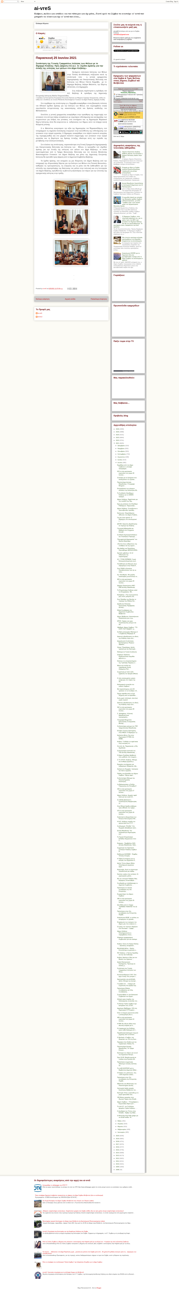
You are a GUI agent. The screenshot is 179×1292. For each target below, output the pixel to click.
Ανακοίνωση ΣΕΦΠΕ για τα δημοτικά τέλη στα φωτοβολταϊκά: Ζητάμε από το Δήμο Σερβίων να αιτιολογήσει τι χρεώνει (132, 256)
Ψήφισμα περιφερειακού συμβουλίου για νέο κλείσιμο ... (127, 939)
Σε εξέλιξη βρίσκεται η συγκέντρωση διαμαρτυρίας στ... (127, 801)
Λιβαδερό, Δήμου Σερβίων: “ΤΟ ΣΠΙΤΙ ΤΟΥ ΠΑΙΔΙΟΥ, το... (127, 628)
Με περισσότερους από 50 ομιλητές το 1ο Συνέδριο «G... (127, 690)
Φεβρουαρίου (122, 1129)
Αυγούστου (121, 457)
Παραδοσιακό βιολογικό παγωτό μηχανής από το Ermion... (127, 1033)
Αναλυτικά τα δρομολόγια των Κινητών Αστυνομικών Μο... (127, 818)
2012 (118, 1158)
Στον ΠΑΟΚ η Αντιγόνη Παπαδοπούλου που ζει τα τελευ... (126, 570)
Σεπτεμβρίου (122, 454)
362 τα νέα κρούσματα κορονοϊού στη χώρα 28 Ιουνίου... (125, 709)
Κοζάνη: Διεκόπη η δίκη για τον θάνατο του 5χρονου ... (127, 958)
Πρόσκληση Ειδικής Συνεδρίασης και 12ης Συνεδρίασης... (125, 990)
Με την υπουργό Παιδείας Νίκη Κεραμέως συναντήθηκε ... (127, 879)
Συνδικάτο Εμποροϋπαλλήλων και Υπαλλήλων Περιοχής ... (127, 535)
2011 (117, 1161)
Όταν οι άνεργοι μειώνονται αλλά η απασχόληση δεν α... (127, 1013)
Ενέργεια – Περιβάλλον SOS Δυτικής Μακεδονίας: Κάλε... (127, 844)
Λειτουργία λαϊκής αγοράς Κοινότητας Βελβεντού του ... (127, 1089)
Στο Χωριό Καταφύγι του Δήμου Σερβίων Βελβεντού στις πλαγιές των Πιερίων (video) (68, 1200)
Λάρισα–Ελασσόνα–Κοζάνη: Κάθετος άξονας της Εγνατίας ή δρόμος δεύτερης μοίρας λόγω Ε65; (132, 154)
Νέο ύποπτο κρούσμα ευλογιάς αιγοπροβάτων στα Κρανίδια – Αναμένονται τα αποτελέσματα (132, 239)
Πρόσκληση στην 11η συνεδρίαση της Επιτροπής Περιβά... (127, 913)
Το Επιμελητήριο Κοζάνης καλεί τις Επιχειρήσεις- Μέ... (127, 591)
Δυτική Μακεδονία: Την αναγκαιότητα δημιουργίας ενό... (126, 832)
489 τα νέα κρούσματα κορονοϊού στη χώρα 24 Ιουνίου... (125, 1019)
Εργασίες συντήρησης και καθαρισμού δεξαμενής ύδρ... (127, 765)
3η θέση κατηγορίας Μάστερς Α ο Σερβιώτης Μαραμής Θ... (127, 632)
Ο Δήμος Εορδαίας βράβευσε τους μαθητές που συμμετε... (127, 756)
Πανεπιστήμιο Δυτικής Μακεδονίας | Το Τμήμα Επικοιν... (125, 1048)
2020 (118, 1136)
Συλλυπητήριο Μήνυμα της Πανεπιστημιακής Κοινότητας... (126, 779)
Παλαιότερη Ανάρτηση (99, 299)
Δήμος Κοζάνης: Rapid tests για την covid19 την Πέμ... (127, 500)
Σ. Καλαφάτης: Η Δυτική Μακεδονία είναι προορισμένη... (125, 715)
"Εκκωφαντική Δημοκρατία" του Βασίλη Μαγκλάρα (127, 540)
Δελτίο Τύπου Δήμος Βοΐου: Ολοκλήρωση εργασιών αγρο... (126, 865)
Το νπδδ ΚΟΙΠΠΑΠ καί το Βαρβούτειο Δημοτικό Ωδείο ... (127, 1069)
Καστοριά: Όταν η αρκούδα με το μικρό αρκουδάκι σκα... (127, 1093)
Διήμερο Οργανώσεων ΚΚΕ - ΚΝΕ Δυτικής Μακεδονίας (126, 586)
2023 (118, 437)
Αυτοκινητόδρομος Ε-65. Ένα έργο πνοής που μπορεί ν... (127, 975)
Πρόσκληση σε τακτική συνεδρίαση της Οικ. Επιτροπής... (124, 889)
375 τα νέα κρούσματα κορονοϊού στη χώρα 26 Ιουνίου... (125, 812)
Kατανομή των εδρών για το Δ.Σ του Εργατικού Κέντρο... (127, 1053)
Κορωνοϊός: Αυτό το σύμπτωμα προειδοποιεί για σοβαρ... (127, 870)
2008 (118, 1169)
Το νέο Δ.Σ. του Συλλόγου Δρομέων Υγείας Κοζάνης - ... (127, 1107)
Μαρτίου (120, 1126)
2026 (118, 429)
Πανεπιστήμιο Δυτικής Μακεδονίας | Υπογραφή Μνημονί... (126, 484)
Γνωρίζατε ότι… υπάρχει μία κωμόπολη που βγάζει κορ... (127, 984)
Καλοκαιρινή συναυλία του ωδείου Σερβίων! (125, 685)
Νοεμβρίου (121, 448)
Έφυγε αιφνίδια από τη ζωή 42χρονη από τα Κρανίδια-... (127, 694)
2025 (118, 432)
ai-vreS (42, 8)
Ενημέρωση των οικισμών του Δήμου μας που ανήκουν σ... (127, 923)
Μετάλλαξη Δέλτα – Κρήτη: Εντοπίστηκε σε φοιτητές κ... (127, 949)
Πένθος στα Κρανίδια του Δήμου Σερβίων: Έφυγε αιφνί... (127, 774)
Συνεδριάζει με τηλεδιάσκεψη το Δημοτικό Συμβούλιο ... (127, 884)
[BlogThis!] (70, 289)
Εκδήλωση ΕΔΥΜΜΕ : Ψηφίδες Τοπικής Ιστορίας (127, 855)
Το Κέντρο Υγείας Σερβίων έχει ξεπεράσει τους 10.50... (127, 1004)
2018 (118, 1141)
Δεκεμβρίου (121, 445)
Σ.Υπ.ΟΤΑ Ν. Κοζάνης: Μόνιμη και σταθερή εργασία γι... (127, 760)
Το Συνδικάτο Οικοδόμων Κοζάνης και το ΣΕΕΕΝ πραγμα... (125, 494)
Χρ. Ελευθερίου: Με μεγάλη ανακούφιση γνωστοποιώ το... (127, 575)
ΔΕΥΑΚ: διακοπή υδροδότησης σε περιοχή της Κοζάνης (127, 524)
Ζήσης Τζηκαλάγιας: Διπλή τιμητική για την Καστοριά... (126, 648)
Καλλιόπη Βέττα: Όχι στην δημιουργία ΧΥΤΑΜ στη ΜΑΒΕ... (125, 737)
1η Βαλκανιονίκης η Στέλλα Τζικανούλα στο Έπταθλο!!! (127, 785)
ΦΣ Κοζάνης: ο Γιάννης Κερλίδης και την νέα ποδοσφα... (127, 953)
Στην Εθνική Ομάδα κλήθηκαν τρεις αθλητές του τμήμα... (126, 807)
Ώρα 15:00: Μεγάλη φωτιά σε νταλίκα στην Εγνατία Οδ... (126, 1058)
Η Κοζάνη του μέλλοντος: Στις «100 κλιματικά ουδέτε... (126, 1073)
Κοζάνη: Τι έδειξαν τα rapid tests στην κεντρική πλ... (127, 742)
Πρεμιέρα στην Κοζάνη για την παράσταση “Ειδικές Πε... (127, 1043)
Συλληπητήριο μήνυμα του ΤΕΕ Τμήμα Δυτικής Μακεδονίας (127, 727)
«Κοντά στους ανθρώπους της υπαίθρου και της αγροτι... (127, 544)
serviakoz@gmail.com (121, 34)
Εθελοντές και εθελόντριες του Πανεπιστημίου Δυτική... (127, 1084)
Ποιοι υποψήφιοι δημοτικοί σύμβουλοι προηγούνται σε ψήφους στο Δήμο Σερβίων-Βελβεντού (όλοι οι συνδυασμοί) (69, 1195)
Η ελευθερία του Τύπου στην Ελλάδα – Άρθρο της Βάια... (127, 1112)
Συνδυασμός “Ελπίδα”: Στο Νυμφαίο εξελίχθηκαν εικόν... (127, 827)
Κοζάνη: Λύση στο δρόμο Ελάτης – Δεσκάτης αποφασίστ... (127, 944)
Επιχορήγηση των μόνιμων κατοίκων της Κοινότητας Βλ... (127, 489)
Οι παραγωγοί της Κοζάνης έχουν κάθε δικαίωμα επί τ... (127, 1029)
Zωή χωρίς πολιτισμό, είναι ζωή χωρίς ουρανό (127, 699)
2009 (118, 1167)
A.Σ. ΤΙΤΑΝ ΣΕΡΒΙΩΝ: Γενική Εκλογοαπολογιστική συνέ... (127, 560)
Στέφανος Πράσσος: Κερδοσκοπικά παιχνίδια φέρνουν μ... (125, 656)
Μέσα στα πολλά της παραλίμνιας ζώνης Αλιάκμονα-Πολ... (124, 667)
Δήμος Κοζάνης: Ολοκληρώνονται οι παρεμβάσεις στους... (125, 933)
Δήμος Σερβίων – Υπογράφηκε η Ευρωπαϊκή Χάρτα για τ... (127, 1102)
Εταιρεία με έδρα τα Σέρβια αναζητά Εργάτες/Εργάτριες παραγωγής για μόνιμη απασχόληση (131, 170)
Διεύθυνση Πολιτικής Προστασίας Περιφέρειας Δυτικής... (126, 605)
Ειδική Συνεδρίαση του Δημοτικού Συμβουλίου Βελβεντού (125, 611)
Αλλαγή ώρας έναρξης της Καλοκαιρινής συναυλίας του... (127, 1000)
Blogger (99, 1288)
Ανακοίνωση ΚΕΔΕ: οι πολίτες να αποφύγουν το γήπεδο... (127, 918)
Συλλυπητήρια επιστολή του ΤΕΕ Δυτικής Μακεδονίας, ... (127, 751)
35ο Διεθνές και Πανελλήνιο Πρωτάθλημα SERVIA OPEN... (127, 549)
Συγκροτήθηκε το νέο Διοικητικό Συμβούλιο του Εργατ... (127, 995)
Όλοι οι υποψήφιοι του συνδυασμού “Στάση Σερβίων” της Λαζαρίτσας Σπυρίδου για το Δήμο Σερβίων (72, 1262)
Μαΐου (120, 1121)
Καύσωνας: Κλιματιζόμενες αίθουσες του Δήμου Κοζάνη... (127, 514)
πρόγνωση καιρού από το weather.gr (51, 50)
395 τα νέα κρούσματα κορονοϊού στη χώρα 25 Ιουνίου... (125, 900)
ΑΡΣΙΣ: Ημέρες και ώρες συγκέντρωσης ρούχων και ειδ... (126, 622)
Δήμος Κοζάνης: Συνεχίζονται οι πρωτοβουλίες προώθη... (127, 509)
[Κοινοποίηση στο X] (72, 289)
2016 (118, 1147)
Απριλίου (121, 1124)
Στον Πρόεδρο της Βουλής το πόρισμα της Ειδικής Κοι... (126, 600)
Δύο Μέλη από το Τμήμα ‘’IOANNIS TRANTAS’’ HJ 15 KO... (127, 906)
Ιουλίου (120, 460)
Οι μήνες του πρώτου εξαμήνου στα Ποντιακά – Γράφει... (127, 927)
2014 (118, 1152)
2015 (118, 1150)
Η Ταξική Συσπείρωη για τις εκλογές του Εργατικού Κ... (126, 859)
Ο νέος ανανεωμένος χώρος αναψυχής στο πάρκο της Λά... (126, 679)
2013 (118, 1155)
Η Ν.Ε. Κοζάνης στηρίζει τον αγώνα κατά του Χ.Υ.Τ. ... (126, 822)
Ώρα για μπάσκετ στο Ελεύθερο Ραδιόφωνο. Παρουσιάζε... (127, 504)
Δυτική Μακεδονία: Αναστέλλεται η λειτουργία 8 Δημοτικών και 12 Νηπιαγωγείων (132, 185)
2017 (118, 1144)
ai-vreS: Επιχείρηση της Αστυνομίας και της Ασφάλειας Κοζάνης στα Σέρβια (65, 1231)
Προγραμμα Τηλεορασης (128, 370)
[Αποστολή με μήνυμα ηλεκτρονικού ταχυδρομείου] (68, 289)
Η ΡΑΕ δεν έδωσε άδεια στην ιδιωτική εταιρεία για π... (126, 1024)
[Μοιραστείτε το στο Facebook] (74, 289)
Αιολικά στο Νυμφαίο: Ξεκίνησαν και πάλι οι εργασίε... (127, 770)
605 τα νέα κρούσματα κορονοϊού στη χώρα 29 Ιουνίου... (125, 581)
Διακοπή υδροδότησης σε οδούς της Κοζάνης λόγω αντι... (127, 637)
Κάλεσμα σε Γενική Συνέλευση (127, 652)
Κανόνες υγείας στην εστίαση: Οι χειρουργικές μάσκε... (127, 875)
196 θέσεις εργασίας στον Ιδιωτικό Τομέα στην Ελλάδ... (127, 1098)
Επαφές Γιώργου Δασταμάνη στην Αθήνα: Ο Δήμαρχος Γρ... (127, 731)
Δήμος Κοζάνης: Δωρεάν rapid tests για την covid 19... (127, 796)
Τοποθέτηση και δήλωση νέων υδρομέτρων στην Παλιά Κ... (127, 564)
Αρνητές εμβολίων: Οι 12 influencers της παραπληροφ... (125, 554)
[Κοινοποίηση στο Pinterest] (76, 289)
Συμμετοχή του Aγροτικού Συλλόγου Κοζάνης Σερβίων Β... (127, 849)
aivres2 (40, 316)
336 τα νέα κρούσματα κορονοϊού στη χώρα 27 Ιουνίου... (125, 790)
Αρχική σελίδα (70, 299)
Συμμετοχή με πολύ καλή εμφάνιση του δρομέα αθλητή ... (127, 673)
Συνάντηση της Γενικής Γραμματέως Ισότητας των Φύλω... (126, 970)
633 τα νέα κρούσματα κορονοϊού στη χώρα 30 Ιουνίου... (125, 473)
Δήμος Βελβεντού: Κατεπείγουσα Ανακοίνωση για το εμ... (127, 617)
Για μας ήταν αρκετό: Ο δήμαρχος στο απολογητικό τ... (127, 519)
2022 (118, 440)
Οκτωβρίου (121, 451)
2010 (118, 1164)
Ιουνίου (120, 462)
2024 (118, 435)
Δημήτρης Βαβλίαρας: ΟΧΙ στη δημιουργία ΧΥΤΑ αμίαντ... (127, 1009)
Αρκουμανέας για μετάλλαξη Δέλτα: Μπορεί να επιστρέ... (127, 980)
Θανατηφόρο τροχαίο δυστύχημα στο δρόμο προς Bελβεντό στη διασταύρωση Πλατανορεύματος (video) (74, 1221)
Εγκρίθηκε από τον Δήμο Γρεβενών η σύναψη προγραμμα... (125, 466)
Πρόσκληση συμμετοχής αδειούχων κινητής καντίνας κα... (127, 1063)
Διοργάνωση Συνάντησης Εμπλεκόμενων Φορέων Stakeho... (125, 642)
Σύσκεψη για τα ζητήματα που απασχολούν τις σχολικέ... (127, 478)
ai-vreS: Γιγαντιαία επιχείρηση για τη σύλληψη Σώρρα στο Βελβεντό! (63, 1272)
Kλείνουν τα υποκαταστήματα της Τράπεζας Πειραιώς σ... (126, 662)
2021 (118, 443)
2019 (118, 1138)
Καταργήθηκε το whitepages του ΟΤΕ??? (55, 1185)
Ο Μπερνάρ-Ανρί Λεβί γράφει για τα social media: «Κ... (127, 1116)
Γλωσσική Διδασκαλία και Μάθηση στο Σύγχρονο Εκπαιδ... (125, 530)
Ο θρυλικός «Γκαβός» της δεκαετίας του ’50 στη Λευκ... (127, 1038)
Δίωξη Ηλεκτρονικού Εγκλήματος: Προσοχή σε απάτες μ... (126, 963)
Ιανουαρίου (121, 1132)
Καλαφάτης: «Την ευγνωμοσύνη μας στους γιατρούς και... (127, 595)
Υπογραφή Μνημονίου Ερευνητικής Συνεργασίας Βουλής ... (126, 721)
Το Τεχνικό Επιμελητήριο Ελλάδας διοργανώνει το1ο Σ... (126, 838)
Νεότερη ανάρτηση (43, 299)
